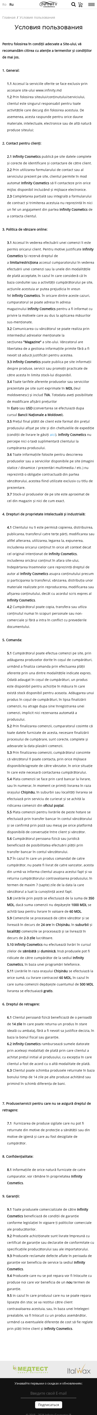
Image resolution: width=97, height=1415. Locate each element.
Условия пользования (37, 17)
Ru (11, 4)
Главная (9, 17)
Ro (4, 4)
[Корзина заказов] (79, 6)
